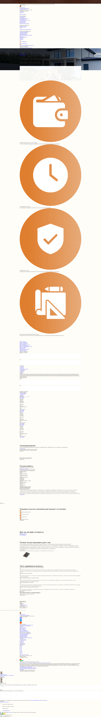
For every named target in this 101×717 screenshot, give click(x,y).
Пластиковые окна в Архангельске (26, 625)
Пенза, (26, 662)
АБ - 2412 (21, 411)
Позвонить (2, 676)
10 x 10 (21, 651)
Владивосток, (22, 662)
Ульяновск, (35, 662)
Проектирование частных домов (26, 637)
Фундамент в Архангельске (25, 625)
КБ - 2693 (22, 425)
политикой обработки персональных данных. (38, 700)
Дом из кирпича (23, 628)
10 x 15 (21, 652)
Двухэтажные (22, 644)
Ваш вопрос (3, 686)
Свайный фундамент (24, 635)
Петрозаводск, (43, 662)
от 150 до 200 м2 (23, 640)
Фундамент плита (23, 636)
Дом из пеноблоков (23, 630)
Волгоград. (48, 662)
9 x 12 (21, 650)
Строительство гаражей (24, 631)
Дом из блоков (22, 627)
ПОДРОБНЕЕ (22, 494)
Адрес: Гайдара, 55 (23, 41)
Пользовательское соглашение (26, 47)
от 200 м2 (22, 641)
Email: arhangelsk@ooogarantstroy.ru (27, 45)
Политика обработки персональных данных (28, 667)
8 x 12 (21, 648)
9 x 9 (21, 649)
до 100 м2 (22, 641)
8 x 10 (21, 647)
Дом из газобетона (23, 630)
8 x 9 (21, 646)
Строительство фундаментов (25, 633)
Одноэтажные (22, 643)
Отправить (2, 701)
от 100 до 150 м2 (23, 639)
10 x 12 (21, 652)
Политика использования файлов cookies (28, 668)
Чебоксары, (30, 662)
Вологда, (38, 662)
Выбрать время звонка (4, 702)
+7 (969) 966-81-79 (23, 9)
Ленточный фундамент (24, 634)
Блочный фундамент (24, 636)
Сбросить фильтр (23, 392)
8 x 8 (21, 646)
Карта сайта (22, 669)
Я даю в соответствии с (24, 700)
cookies (10, 712)
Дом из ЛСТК (22, 629)
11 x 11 (21, 653)
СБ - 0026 (22, 398)
